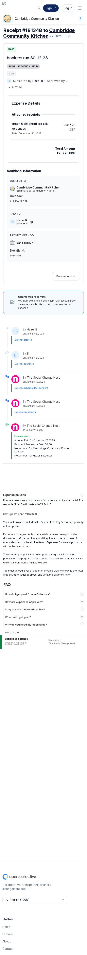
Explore (7, 934)
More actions (63, 276)
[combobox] (34, 900)
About (6, 941)
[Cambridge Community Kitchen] (8, 19)
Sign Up (51, 8)
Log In (68, 8)
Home (6, 927)
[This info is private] (23, 250)
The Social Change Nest (43, 377)
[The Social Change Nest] (15, 379)
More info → (12, 632)
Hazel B (32, 329)
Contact (8, 948)
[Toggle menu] (79, 8)
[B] (15, 355)
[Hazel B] (9, 80)
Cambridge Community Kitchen (37, 19)
